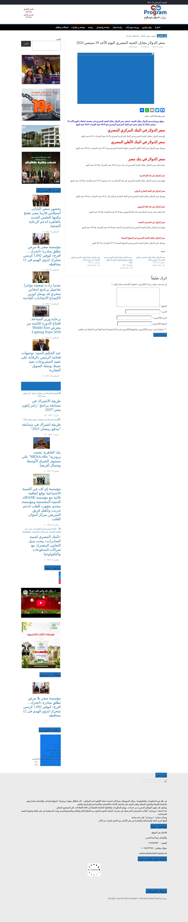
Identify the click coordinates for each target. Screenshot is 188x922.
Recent (58, 386)
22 (45, 434)
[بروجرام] (164, 27)
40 (45, 415)
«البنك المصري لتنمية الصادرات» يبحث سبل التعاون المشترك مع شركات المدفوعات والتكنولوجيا (45, 545)
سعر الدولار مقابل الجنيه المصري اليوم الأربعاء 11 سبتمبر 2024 (85, 258)
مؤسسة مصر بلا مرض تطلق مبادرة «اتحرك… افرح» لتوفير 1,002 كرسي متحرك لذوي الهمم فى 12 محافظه (42, 255)
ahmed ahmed (133, 47)
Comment (55, 389)
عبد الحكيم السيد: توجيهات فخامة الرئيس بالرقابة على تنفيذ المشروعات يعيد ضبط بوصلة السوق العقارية (41, 361)
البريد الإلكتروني (159, 317)
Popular (58, 383)
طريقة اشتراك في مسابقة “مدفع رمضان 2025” (41, 426)
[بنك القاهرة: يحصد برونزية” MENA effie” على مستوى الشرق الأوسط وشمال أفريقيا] (41, 437)
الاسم (164, 311)
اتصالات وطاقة (62, 27)
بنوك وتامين (147, 27)
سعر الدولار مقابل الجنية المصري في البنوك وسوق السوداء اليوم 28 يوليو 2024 (118, 260)
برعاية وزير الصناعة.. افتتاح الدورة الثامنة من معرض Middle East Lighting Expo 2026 (43, 325)
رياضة (90, 27)
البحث (58, 39)
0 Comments (145, 47)
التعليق (163, 306)
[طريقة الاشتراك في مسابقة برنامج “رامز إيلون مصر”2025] (41, 392)
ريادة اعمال (117, 27)
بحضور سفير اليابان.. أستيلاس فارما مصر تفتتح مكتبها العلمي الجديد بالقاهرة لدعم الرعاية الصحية (42, 217)
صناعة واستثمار (103, 27)
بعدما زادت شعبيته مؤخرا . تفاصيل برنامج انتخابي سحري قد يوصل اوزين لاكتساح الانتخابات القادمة (41, 291)
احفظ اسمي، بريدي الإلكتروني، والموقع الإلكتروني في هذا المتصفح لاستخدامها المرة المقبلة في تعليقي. (121, 329)
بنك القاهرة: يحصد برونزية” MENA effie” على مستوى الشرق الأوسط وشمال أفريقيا (41, 458)
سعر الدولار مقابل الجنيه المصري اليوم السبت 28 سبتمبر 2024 (150, 258)
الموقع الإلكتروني (159, 323)
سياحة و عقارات (78, 27)
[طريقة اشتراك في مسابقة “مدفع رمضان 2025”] (40, 418)
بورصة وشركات (132, 27)
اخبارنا (157, 27)
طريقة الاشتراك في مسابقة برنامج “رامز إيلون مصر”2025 (41, 405)
